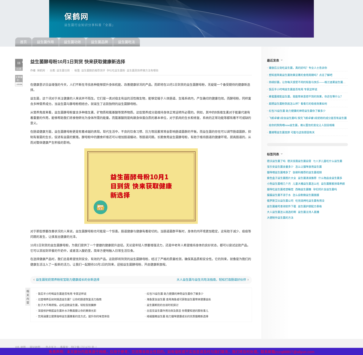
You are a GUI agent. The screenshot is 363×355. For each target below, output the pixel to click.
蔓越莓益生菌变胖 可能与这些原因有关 (292, 132)
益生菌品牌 (99, 42)
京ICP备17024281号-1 (84, 347)
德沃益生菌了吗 (276, 160)
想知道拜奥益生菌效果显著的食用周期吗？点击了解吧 (300, 74)
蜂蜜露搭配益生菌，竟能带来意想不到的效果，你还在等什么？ (306, 96)
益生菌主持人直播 (308, 211)
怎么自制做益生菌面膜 (306, 194)
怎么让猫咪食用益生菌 (308, 166)
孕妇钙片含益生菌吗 (325, 189)
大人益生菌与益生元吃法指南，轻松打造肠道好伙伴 (211, 279)
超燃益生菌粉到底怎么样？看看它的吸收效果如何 (298, 103)
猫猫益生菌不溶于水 (279, 194)
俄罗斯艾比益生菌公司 (280, 200)
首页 (23, 42)
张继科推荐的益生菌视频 (307, 172)
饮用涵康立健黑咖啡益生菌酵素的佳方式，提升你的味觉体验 (73, 316)
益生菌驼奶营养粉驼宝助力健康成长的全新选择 (67, 279)
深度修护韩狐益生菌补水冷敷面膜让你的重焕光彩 (67, 310)
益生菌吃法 (126, 42)
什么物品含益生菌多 (330, 177)
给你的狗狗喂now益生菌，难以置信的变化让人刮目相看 (302, 125)
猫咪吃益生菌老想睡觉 (280, 189)
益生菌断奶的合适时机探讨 (162, 304)
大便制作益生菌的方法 (280, 217)
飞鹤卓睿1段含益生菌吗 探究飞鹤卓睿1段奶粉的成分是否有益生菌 (308, 117)
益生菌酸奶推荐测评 (93, 70)
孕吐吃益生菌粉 (116, 70)
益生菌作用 (45, 42)
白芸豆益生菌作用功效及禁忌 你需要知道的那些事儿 (177, 310)
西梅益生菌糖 (303, 189)
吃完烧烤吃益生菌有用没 (309, 200)
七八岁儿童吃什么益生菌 (327, 160)
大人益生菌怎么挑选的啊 (281, 211)
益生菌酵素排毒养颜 (333, 183)
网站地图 (35, 347)
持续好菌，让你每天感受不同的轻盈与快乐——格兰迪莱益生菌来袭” (309, 82)
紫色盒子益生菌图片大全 (281, 177)
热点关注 (51, 347)
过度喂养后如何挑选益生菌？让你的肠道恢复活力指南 (70, 299)
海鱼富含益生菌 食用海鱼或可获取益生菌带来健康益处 (179, 299)
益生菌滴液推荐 (307, 177)
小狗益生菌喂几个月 (279, 183)
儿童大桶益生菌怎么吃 (306, 183)
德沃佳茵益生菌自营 (299, 160)
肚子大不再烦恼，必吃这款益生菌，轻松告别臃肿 (67, 304)
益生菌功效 (72, 42)
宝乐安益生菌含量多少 (280, 166)
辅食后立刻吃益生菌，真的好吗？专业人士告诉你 (298, 67)
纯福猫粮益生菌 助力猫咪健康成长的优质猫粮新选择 (177, 316)
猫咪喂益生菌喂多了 (279, 172)
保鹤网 (76, 16)
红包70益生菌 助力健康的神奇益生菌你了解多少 (175, 293)
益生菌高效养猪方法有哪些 (142, 70)
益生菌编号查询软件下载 (281, 206)
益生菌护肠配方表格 (310, 206)
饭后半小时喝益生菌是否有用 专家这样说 (62, 293)
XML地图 (20, 347)
